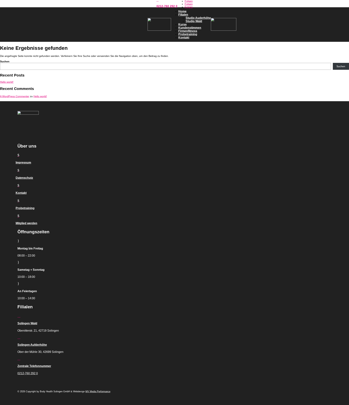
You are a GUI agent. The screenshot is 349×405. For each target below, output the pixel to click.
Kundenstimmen (189, 27)
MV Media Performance (97, 391)
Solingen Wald (27, 323)
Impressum (23, 162)
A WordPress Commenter (14, 96)
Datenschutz (24, 177)
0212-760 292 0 (167, 6)
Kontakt (183, 37)
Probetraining (187, 34)
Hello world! (6, 81)
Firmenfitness (187, 31)
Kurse (182, 24)
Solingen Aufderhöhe (32, 344)
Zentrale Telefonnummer (34, 366)
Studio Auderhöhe (198, 17)
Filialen (183, 14)
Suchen (4, 61)
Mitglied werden (26, 223)
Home (182, 11)
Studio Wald (194, 21)
